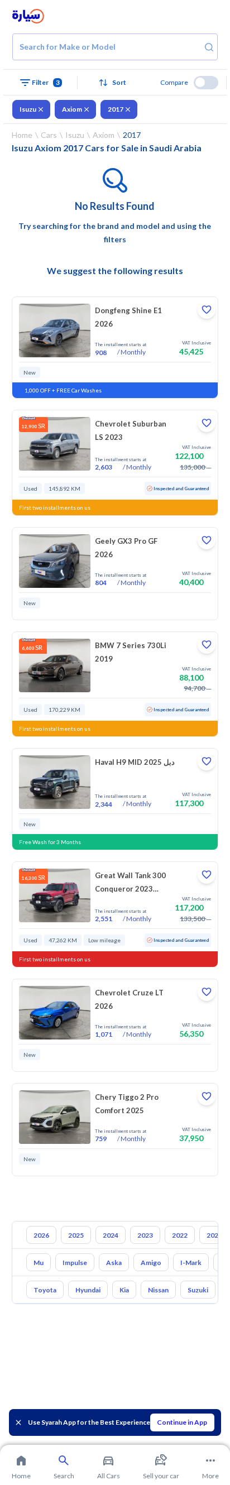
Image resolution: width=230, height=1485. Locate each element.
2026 (41, 1235)
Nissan (158, 1290)
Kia (124, 1290)
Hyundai (87, 1290)
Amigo (151, 1262)
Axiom (72, 109)
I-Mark (191, 1262)
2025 (76, 1235)
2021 (214, 1235)
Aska (114, 1262)
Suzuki (198, 1290)
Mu (38, 1262)
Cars (49, 135)
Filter (46, 82)
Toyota (44, 1290)
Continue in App (182, 1422)
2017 (115, 109)
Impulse (75, 1262)
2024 (110, 1235)
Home (22, 135)
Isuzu (28, 109)
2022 (180, 1235)
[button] (115, 82)
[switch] (206, 82)
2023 (145, 1235)
